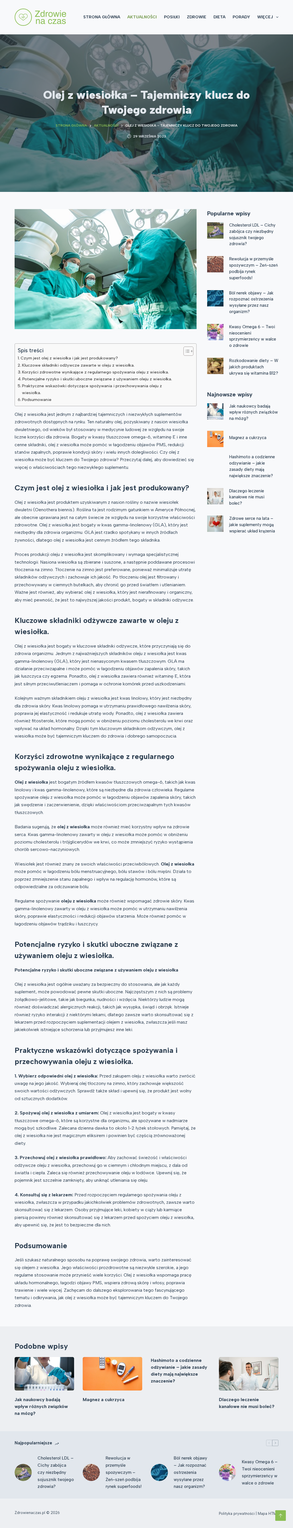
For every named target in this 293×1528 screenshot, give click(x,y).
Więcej (265, 17)
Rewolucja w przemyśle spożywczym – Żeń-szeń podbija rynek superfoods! (124, 1472)
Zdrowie (196, 17)
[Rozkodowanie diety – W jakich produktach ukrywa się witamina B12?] (215, 366)
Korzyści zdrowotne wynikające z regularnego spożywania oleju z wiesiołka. (95, 372)
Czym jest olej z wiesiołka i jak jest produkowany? (69, 358)
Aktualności (142, 17)
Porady (241, 17)
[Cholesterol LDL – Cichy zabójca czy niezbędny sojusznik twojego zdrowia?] (215, 230)
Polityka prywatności (237, 1513)
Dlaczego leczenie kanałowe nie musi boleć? (246, 497)
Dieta (219, 17)
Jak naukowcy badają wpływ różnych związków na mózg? (253, 412)
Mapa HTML (268, 1513)
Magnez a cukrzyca (247, 437)
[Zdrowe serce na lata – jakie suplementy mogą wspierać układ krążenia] (215, 524)
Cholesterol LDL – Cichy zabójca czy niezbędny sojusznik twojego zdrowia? (55, 1472)
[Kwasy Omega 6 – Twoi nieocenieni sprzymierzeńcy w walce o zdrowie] (215, 332)
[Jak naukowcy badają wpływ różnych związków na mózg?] (215, 411)
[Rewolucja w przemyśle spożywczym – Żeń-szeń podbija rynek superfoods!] (215, 264)
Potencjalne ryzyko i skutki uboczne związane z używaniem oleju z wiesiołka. (97, 378)
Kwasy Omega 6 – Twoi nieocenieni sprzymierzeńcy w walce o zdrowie (260, 1472)
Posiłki (172, 17)
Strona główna (101, 17)
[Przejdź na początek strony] (280, 1515)
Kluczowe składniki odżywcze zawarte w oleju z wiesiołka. (78, 365)
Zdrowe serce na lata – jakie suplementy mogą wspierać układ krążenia (252, 525)
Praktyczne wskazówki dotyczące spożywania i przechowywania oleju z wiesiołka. (92, 389)
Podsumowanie (37, 399)
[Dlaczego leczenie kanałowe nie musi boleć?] (215, 496)
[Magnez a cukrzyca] (215, 439)
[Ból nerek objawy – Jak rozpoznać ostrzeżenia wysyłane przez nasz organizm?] (215, 298)
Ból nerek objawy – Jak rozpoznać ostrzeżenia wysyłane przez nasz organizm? (190, 1472)
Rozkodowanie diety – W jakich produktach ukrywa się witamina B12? (253, 367)
